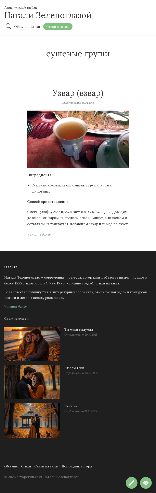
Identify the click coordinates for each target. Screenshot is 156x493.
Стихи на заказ (46, 466)
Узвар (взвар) (78, 93)
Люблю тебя (74, 368)
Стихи (26, 466)
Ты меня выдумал (78, 329)
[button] (146, 483)
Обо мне (11, 466)
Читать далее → (41, 234)
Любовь (70, 406)
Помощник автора (77, 466)
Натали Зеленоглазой (47, 15)
